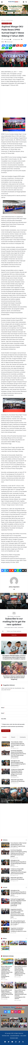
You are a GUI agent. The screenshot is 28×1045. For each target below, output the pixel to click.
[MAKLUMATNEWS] (14, 2)
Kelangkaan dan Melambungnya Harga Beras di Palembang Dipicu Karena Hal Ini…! (18, 763)
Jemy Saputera (7, 39)
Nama (3, 707)
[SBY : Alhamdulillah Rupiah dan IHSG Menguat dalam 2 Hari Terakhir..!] (5, 923)
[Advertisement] (14, 102)
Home (4, 20)
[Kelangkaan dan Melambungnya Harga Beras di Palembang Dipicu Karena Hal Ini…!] (6, 763)
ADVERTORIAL (9, 20)
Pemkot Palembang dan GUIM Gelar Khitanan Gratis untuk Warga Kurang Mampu (14, 602)
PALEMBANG (14, 598)
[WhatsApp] (2, 48)
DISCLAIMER (23, 1035)
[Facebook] (2, 45)
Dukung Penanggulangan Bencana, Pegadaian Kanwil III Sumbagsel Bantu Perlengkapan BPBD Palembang (18, 902)
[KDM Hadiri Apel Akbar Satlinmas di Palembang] (6, 781)
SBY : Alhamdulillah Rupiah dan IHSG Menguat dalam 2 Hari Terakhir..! (18, 922)
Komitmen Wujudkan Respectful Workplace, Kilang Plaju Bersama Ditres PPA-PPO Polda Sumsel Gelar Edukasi (18, 754)
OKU (10, 23)
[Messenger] (24, 45)
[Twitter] (6, 45)
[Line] (10, 48)
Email (3, 713)
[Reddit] (20, 45)
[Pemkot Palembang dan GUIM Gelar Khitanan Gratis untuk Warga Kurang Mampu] (23, 1025)
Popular (4, 737)
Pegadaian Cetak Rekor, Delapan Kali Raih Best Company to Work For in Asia (18, 929)
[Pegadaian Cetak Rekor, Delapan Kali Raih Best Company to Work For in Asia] (5, 930)
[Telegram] (6, 48)
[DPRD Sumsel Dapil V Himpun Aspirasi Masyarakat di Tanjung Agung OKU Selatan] (14, 943)
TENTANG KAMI (5, 1035)
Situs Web (3, 718)
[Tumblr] (13, 45)
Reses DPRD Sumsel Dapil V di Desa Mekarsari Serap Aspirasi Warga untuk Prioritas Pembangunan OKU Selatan (20, 994)
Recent (13, 737)
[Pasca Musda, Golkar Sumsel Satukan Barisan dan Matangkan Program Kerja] (6, 744)
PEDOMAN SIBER (14, 1038)
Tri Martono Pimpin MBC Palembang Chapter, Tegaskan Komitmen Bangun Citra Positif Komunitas (17, 772)
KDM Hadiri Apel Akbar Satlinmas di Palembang (17, 780)
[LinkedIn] (10, 45)
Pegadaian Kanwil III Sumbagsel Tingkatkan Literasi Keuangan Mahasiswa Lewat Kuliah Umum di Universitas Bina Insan (17, 913)
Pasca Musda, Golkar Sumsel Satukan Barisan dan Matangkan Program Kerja (18, 744)
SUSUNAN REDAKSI (14, 1035)
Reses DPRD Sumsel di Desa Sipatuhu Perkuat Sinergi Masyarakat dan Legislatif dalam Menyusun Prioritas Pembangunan (21, 971)
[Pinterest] (17, 45)
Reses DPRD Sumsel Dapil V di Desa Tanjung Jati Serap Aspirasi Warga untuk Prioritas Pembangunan (7, 993)
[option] (14, 601)
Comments (23, 737)
